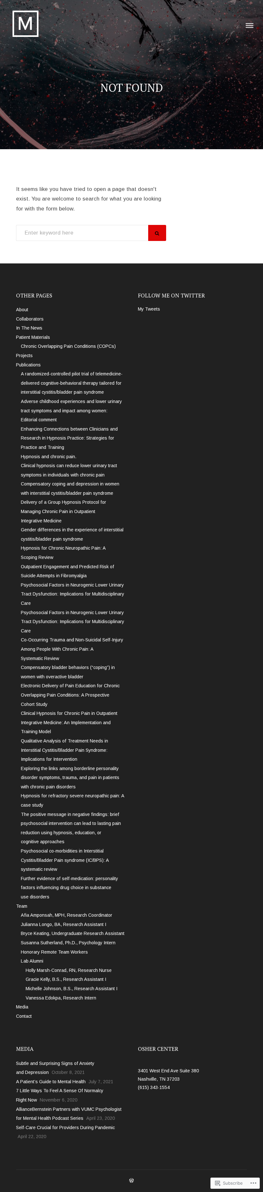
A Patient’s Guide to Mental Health (51, 1081)
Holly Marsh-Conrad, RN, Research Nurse (69, 970)
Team (21, 906)
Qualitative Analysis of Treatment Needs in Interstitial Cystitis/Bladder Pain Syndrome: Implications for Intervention (64, 750)
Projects (24, 355)
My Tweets (149, 309)
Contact (24, 1016)
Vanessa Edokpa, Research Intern (61, 997)
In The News (29, 327)
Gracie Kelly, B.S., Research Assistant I (66, 979)
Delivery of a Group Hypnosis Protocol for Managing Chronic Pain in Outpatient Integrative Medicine (63, 511)
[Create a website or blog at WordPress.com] (131, 1180)
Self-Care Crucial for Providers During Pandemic (65, 1127)
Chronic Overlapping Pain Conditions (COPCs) (68, 346)
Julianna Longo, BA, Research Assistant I (63, 924)
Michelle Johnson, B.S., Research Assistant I (71, 988)
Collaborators (30, 319)
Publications (28, 364)
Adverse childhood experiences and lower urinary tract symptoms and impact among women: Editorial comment (71, 410)
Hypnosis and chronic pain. (48, 456)
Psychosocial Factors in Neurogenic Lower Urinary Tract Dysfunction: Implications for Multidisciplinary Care (72, 594)
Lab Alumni (32, 961)
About (22, 309)
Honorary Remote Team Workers (54, 952)
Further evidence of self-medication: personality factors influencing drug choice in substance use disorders (69, 887)
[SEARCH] (157, 233)
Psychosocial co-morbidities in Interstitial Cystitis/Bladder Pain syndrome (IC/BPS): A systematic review (65, 860)
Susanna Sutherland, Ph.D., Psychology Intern (68, 942)
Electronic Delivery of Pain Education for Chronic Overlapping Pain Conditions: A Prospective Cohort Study (70, 695)
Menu (249, 25)
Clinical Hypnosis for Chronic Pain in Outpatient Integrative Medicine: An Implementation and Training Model (69, 722)
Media (22, 1006)
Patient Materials (33, 337)
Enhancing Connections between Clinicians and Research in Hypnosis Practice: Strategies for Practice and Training (69, 438)
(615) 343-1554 (154, 1087)
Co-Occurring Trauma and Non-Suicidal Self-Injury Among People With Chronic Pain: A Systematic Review (72, 649)
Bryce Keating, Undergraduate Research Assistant (72, 933)
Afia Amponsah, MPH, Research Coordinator (66, 915)
